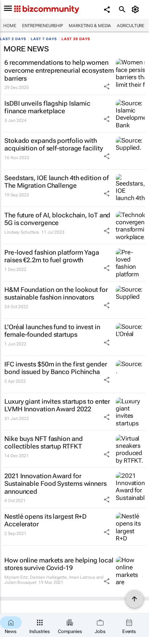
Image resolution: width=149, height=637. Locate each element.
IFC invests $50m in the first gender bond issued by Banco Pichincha (55, 368)
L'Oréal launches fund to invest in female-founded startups (52, 331)
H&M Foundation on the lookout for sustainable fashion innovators (56, 293)
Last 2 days (13, 39)
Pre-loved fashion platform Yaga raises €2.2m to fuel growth (51, 256)
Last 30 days (75, 39)
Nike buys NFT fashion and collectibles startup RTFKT (43, 442)
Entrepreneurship (42, 25)
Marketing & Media (90, 25)
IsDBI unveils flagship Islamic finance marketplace (47, 107)
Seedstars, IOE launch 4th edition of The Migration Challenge (56, 182)
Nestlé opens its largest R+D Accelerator (45, 520)
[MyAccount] (136, 9)
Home (9, 25)
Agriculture (130, 25)
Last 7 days (44, 39)
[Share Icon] (106, 86)
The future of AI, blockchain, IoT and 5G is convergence (57, 219)
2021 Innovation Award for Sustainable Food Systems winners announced (55, 483)
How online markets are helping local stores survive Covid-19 (58, 564)
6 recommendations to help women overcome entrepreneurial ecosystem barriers (59, 70)
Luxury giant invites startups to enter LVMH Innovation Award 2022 (57, 405)
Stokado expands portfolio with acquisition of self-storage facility (53, 144)
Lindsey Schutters (21, 232)
